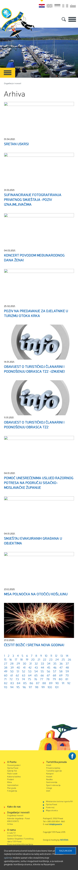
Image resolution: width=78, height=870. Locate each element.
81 (66, 679)
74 (23, 679)
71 (5, 679)
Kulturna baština (14, 776)
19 (27, 659)
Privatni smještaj (53, 767)
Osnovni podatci (13, 765)
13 (61, 655)
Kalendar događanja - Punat (18, 818)
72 (11, 679)
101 (56, 687)
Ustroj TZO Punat (14, 835)
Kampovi (49, 773)
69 (60, 675)
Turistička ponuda (56, 761)
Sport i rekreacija (53, 785)
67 (48, 675)
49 (5, 671)
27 (5, 663)
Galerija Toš (12, 770)
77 (41, 679)
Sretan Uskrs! (16, 144)
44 (42, 667)
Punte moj (50, 807)
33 (42, 663)
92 (68, 683)
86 (31, 683)
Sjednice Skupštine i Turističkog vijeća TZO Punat (20, 840)
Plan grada (11, 788)
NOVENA (64, 839)
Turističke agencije (54, 770)
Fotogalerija (12, 790)
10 (46, 655)
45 (48, 667)
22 (44, 659)
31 (30, 663)
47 (61, 667)
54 (36, 671)
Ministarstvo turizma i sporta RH (59, 801)
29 (18, 663)
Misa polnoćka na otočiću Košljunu (36, 594)
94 (11, 687)
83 (12, 683)
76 (35, 679)
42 (30, 667)
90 (57, 683)
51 (18, 671)
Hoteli (48, 765)
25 (63, 659)
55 (42, 671)
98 (36, 687)
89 (50, 683)
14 (67, 655)
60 (5, 675)
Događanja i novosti (12, 83)
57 (54, 671)
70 (67, 675)
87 (37, 683)
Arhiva (10, 824)
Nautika (49, 779)
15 (5, 659)
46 (54, 667)
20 (33, 659)
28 (12, 663)
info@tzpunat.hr (55, 824)
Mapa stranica (52, 810)
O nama (11, 829)
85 (25, 683)
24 (57, 659)
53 (29, 671)
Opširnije (8, 857)
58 (61, 671)
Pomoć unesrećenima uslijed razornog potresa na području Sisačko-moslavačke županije (38, 483)
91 (63, 683)
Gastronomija (51, 782)
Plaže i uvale (12, 773)
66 (42, 675)
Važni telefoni (12, 785)
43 (36, 667)
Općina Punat (12, 767)
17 (16, 659)
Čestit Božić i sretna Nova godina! (34, 645)
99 (43, 687)
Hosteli (49, 776)
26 (69, 659)
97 (30, 687)
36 (61, 663)
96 (24, 687)
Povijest (10, 779)
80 (60, 679)
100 (50, 687)
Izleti (48, 790)
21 (39, 659)
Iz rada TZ (11, 832)
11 (51, 655)
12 (56, 655)
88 (44, 683)
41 (24, 667)
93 (5, 687)
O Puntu (11, 761)
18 (21, 659)
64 (29, 675)
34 (48, 663)
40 (18, 667)
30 (24, 663)
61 (11, 675)
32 (36, 663)
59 (67, 671)
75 (29, 679)
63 (23, 675)
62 (17, 675)
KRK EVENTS (13, 821)
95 (18, 687)
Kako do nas (14, 806)
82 (5, 683)
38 (5, 667)
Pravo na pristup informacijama (20, 844)
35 (54, 663)
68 (54, 675)
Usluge (49, 788)
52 (23, 671)
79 (54, 679)
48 (67, 667)
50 (12, 671)
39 (12, 667)
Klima (9, 782)
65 (36, 675)
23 (50, 659)
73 (17, 679)
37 (67, 663)
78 (48, 679)
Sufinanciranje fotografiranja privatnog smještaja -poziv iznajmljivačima (32, 199)
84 (18, 683)
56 (48, 671)
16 (10, 659)
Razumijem (65, 850)
